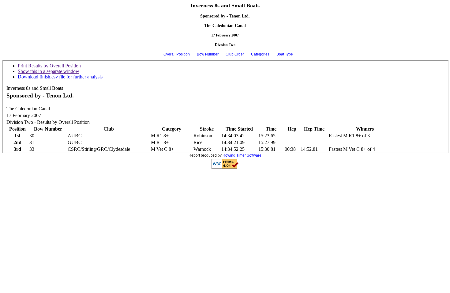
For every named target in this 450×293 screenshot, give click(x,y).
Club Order (235, 54)
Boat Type (284, 54)
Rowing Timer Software (242, 155)
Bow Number (208, 54)
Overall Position (176, 54)
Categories (260, 54)
